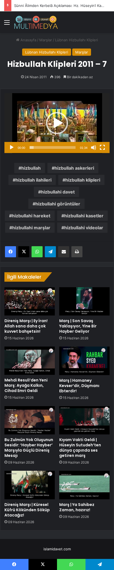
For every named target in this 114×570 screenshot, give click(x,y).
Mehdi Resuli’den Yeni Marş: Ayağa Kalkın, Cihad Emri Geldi (26, 385)
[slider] (53, 147)
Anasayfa (27, 40)
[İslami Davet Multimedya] (36, 22)
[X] (23, 251)
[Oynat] (11, 147)
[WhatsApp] (37, 251)
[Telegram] (50, 251)
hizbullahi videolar (83, 227)
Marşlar (45, 40)
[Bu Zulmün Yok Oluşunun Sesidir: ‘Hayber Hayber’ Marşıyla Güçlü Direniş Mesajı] (29, 420)
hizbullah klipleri (82, 180)
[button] (57, 123)
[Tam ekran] (102, 147)
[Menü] (7, 24)
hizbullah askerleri (74, 168)
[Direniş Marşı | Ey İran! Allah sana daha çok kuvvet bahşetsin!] (29, 301)
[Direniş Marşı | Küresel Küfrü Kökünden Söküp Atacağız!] (29, 485)
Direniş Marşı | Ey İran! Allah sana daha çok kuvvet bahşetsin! (26, 326)
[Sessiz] (93, 147)
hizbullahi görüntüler (57, 204)
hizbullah (31, 168)
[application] (57, 123)
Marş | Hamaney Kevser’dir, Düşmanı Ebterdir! (79, 386)
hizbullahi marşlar (31, 227)
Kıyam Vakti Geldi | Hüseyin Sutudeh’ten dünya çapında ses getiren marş (80, 447)
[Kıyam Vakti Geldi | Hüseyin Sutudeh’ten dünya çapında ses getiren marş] (84, 420)
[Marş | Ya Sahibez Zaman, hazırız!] (84, 485)
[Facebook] (10, 251)
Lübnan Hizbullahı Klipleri (76, 40)
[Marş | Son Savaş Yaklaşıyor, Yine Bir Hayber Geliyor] (84, 301)
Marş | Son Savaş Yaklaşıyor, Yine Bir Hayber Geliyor (78, 326)
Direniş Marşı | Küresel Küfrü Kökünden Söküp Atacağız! (27, 510)
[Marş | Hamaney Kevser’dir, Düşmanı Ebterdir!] (84, 361)
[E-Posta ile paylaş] (63, 251)
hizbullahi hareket (31, 215)
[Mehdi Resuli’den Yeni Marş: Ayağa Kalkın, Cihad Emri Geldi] (29, 361)
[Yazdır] (76, 251)
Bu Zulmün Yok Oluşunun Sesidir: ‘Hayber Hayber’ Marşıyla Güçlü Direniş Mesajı (28, 447)
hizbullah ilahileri (33, 180)
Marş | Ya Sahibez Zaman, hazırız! (76, 507)
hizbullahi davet (58, 192)
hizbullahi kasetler (83, 215)
